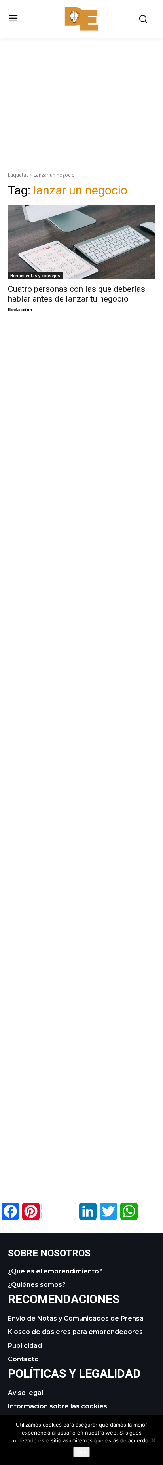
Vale (81, 1452)
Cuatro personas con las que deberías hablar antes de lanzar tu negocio (76, 294)
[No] (153, 1440)
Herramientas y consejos (35, 275)
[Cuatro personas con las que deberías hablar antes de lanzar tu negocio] (81, 242)
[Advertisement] (81, 93)
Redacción (20, 309)
